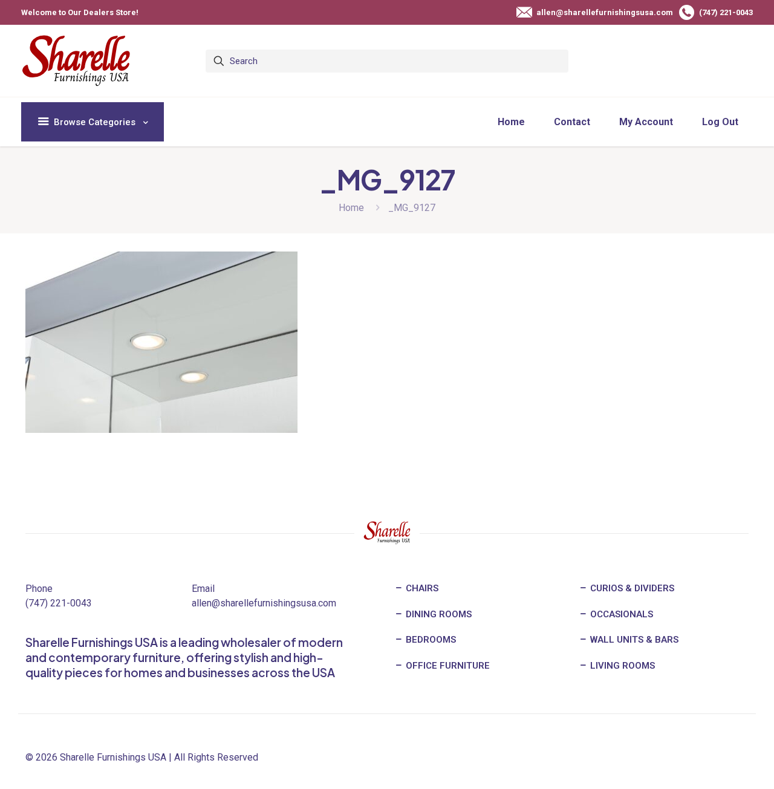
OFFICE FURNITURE (446, 665)
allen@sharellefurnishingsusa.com (264, 603)
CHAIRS (420, 588)
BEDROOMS (429, 639)
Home (351, 207)
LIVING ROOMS (621, 665)
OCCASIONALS (620, 614)
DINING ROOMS (437, 614)
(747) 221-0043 (58, 603)
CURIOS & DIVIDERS (631, 588)
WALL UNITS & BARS (633, 639)
